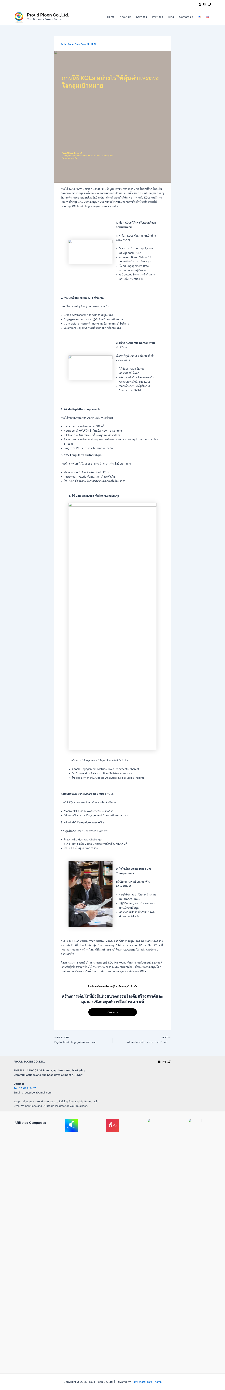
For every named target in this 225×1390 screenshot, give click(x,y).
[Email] (204, 4)
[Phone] (209, 4)
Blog (171, 16)
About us (125, 16)
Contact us (186, 16)
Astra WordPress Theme (147, 1381)
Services (141, 16)
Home (110, 16)
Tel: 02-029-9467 (25, 1088)
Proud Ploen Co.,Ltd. (48, 14)
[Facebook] (199, 4)
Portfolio (157, 16)
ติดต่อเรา (112, 1012)
